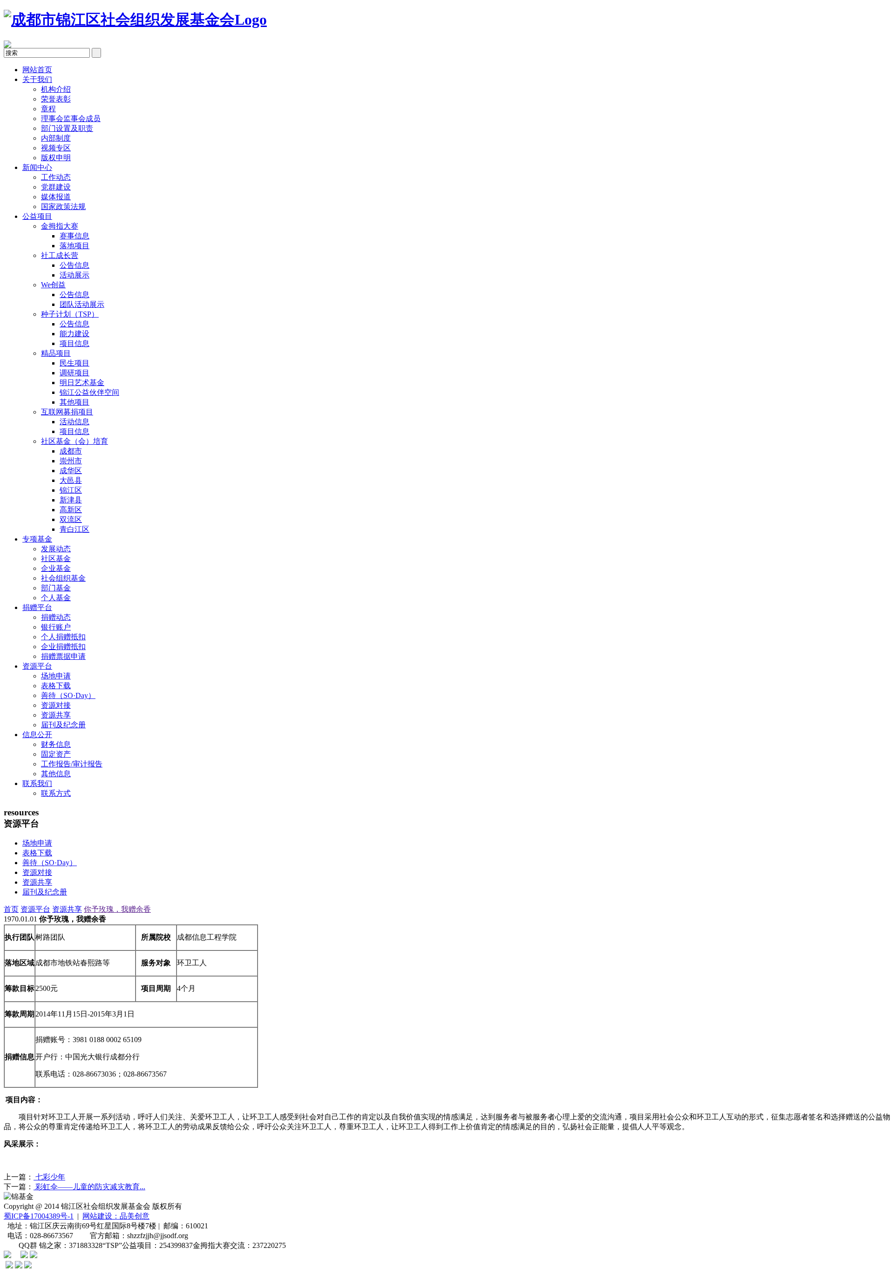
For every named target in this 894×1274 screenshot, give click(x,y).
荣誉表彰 (56, 99)
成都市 (71, 451)
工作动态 (56, 177)
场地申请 (56, 676)
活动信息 (74, 422)
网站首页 (37, 70)
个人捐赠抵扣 (63, 637)
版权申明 (56, 158)
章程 (48, 109)
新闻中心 (37, 167)
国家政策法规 (63, 206)
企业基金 (56, 568)
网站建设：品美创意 (115, 1216)
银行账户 (56, 627)
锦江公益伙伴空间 (89, 392)
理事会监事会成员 (71, 118)
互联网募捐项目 (67, 412)
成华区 (71, 470)
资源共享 (56, 715)
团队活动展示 (82, 304)
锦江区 (71, 490)
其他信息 (56, 774)
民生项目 (74, 363)
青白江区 (74, 529)
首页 (11, 909)
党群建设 (56, 187)
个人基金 (56, 598)
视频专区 (56, 148)
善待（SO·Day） (68, 695)
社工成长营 (59, 255)
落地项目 (74, 246)
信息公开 (37, 735)
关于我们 (37, 79)
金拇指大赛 (59, 226)
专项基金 (37, 539)
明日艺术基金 (82, 382)
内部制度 (56, 138)
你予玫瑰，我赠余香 (117, 909)
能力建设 (74, 334)
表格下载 (56, 686)
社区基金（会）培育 (74, 441)
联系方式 (56, 793)
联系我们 (37, 783)
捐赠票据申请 (63, 656)
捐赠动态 (56, 617)
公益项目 (37, 216)
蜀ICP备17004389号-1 (39, 1216)
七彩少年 (49, 1177)
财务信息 (56, 744)
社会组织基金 (63, 578)
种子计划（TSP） (70, 314)
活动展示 (74, 275)
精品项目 (56, 353)
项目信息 (74, 343)
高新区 (71, 510)
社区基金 (56, 558)
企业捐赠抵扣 (63, 647)
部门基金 (56, 588)
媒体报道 (56, 197)
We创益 (53, 285)
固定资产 (56, 754)
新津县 (71, 500)
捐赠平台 (37, 607)
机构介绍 (56, 89)
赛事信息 (74, 236)
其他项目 (74, 402)
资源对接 (56, 705)
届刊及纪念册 (63, 725)
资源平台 (37, 666)
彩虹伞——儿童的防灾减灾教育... (89, 1187)
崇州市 (71, 461)
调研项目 (74, 373)
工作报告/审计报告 (71, 764)
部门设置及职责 (67, 128)
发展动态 (56, 549)
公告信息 (74, 265)
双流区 (71, 519)
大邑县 (71, 480)
